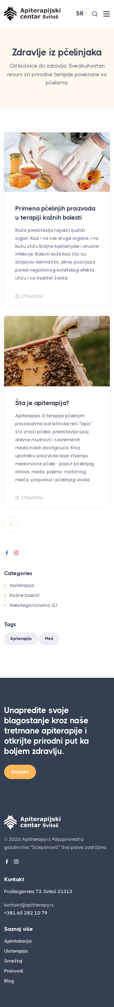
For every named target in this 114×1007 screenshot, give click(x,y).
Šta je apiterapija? (42, 403)
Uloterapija (16, 951)
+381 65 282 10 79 (26, 913)
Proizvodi (13, 971)
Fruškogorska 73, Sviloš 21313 (38, 891)
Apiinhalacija (18, 941)
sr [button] (80, 13)
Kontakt (20, 772)
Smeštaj (13, 961)
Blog (9, 981)
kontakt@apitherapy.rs (29, 905)
